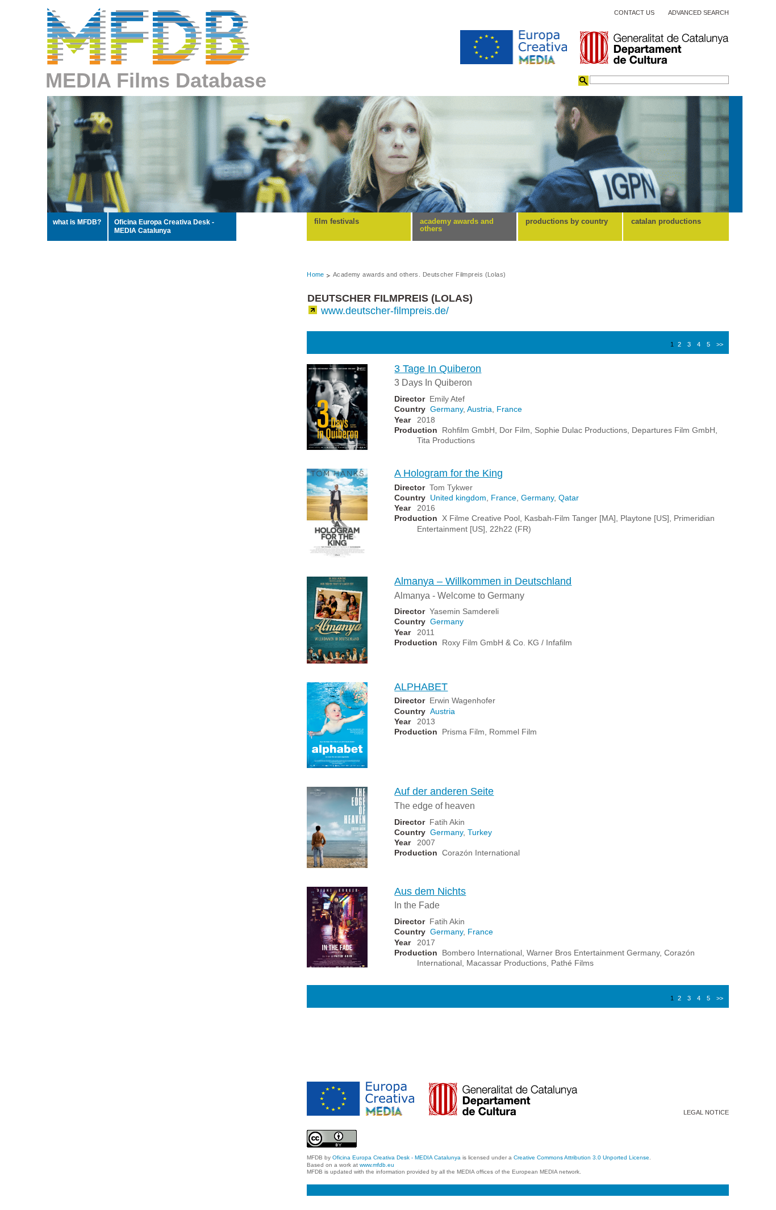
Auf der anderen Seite (444, 791)
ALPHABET (421, 686)
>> (719, 344)
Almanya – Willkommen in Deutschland (482, 581)
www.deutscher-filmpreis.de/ (385, 310)
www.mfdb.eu (377, 1165)
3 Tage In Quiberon (437, 368)
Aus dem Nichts (430, 891)
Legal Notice (706, 1112)
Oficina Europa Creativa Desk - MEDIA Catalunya (164, 226)
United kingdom (458, 497)
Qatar (568, 497)
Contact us (634, 13)
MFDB (148, 36)
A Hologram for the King (448, 473)
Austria (479, 409)
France (509, 409)
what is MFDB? (77, 222)
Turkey (480, 832)
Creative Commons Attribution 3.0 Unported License (581, 1157)
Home (315, 274)
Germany (446, 409)
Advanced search (698, 13)
